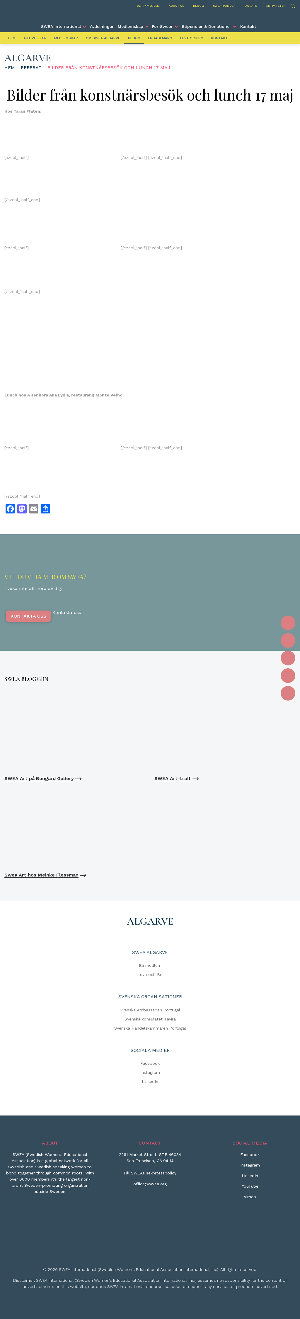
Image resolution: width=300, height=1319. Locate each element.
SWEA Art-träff (172, 778)
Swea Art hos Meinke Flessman (41, 875)
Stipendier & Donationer (206, 26)
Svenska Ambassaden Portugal (150, 1010)
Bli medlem (150, 965)
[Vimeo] (288, 693)
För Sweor (162, 26)
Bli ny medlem (148, 5)
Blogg (198, 5)
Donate (251, 5)
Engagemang (160, 38)
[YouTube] (288, 675)
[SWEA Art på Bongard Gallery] (75, 730)
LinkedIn (150, 1081)
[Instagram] (288, 640)
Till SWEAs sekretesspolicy (149, 1173)
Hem (12, 38)
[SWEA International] (150, 16)
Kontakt (248, 26)
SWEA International (61, 26)
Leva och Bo (191, 38)
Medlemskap (130, 26)
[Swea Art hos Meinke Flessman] (75, 826)
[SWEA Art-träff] (225, 730)
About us (176, 5)
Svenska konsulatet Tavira (150, 1019)
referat (31, 67)
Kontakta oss (28, 616)
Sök (292, 5)
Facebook (150, 1063)
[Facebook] (288, 623)
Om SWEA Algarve (103, 38)
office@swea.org (150, 1183)
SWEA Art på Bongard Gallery (39, 778)
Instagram (150, 1072)
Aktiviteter (275, 5)
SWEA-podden (224, 5)
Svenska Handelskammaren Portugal (150, 1028)
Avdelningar (102, 26)
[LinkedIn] (288, 658)
